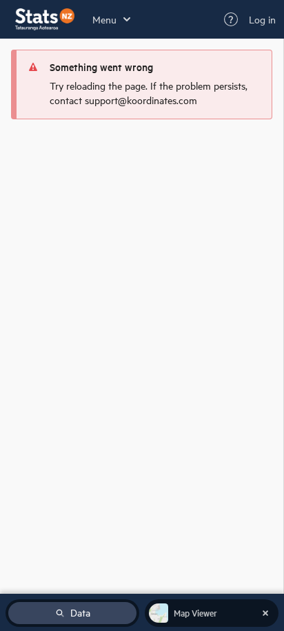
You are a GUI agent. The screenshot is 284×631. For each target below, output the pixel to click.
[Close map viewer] (265, 613)
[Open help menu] (231, 19)
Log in (262, 19)
